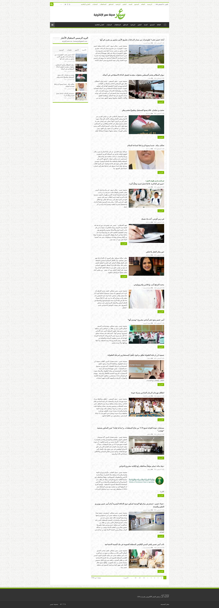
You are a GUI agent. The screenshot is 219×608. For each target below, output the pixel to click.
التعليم (124, 4)
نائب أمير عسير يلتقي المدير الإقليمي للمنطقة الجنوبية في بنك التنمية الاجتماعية (134, 544)
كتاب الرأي (148, 113)
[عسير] (109, 13)
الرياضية (118, 4)
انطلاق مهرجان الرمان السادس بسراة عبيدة (147, 393)
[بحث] (51, 4)
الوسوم (61, 50)
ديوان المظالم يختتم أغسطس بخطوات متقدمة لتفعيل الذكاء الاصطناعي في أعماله (133, 75)
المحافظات (103, 4)
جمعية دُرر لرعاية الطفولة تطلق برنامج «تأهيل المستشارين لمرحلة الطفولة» (135, 355)
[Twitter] (65, 4)
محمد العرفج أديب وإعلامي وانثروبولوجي (149, 285)
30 (135, 578)
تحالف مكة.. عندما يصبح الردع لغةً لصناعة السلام (145, 145)
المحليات (95, 4)
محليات (149, 78)
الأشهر (77, 50)
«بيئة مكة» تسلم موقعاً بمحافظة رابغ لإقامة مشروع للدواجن (141, 466)
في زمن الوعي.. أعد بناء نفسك (152, 219)
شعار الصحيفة (165, 604)
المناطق (111, 4)
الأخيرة (84, 50)
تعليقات (69, 50)
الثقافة (143, 4)
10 (144, 578)
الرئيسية (149, 4)
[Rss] (69, 4)
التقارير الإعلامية (85, 4)
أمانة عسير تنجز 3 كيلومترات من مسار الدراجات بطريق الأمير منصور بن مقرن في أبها (132, 40)
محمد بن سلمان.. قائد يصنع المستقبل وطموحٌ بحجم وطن (143, 110)
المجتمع (136, 4)
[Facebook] (67, 4)
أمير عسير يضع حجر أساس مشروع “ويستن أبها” (146, 320)
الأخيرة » (125, 578)
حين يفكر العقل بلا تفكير (155, 252)
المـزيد (161, 67)
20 (140, 578)
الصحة (130, 4)
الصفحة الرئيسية (147, 43)
